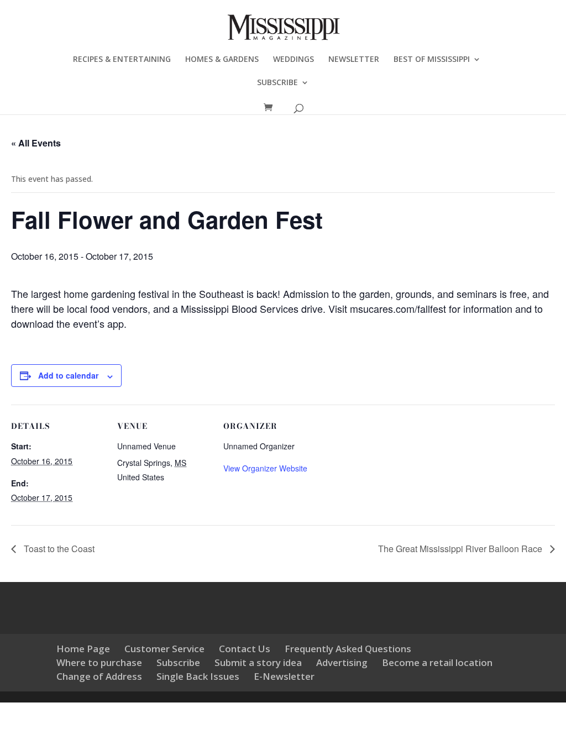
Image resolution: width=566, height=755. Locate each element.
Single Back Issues (197, 676)
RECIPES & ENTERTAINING (122, 59)
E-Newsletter (284, 676)
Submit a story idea (258, 662)
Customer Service (164, 648)
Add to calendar (68, 375)
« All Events (36, 143)
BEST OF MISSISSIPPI (432, 59)
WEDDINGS (293, 59)
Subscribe (178, 662)
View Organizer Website (265, 468)
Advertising (342, 662)
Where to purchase (99, 662)
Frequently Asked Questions (348, 648)
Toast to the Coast (58, 548)
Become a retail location (437, 662)
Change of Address (99, 676)
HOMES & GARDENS (222, 59)
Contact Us (244, 648)
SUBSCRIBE (277, 82)
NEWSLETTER (353, 59)
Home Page (83, 648)
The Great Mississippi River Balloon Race (461, 548)
